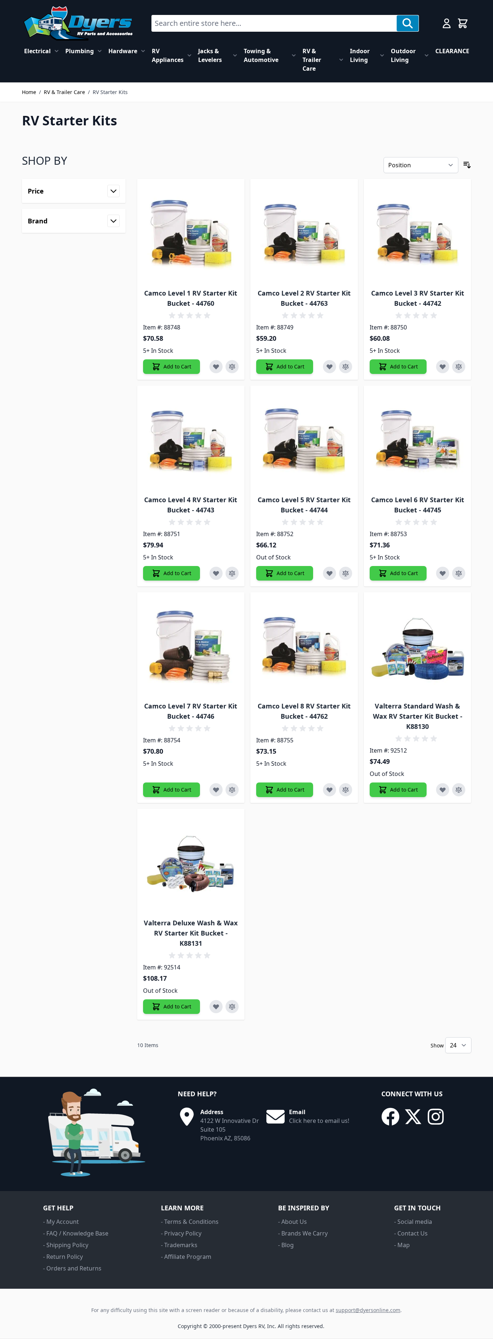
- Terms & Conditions (190, 1222)
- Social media (413, 1222)
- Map (402, 1245)
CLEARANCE (452, 51)
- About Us (292, 1222)
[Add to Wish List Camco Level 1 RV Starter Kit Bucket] (216, 366)
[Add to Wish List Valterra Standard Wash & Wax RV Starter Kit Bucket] (442, 789)
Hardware (122, 51)
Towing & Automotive (261, 55)
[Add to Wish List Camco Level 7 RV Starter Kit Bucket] (216, 789)
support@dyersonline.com (368, 1310)
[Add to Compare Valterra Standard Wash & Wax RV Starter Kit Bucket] (458, 789)
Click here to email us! (319, 1121)
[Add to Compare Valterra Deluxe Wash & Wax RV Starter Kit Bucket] (232, 1006)
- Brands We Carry (303, 1233)
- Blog (286, 1245)
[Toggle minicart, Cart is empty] (463, 23)
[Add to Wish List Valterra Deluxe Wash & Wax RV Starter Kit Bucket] (216, 1006)
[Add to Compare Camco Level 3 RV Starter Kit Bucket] (458, 366)
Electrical (37, 51)
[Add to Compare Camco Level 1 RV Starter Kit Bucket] (232, 366)
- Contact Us (411, 1233)
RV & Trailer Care (312, 60)
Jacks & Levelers (210, 55)
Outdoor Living (403, 55)
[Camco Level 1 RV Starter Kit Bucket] (191, 233)
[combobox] (274, 23)
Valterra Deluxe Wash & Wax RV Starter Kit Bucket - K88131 (191, 933)
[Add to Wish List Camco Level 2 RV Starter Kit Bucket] (329, 366)
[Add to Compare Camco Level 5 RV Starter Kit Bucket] (345, 573)
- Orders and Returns (72, 1268)
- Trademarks (179, 1245)
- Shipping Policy (65, 1245)
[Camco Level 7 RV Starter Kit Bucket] (191, 646)
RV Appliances (168, 55)
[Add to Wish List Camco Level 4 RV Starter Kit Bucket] (216, 573)
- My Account (61, 1222)
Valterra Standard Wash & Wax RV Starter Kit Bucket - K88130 (417, 716)
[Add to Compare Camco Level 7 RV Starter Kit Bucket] (232, 789)
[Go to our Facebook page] (390, 1117)
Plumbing (79, 51)
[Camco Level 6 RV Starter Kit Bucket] (418, 439)
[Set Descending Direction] (467, 165)
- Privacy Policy (181, 1233)
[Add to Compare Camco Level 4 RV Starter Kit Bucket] (232, 573)
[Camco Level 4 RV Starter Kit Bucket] (191, 439)
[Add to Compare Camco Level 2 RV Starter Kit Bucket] (345, 366)
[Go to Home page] (78, 23)
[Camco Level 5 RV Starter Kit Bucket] (304, 439)
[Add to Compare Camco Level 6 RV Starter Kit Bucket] (458, 573)
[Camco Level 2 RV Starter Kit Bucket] (304, 233)
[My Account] (446, 23)
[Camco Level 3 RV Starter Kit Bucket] (418, 233)
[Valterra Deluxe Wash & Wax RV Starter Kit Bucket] (191, 862)
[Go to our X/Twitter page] (413, 1117)
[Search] (408, 23)
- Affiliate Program (186, 1257)
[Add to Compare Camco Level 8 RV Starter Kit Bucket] (345, 789)
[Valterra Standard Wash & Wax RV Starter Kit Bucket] (418, 646)
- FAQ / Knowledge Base (75, 1233)
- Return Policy (63, 1257)
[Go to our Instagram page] (436, 1117)
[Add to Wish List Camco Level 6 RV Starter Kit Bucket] (442, 573)
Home (29, 92)
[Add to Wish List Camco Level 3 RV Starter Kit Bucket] (442, 366)
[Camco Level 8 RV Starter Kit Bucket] (304, 646)
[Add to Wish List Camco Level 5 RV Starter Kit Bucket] (329, 573)
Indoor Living (360, 55)
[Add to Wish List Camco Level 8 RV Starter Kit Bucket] (329, 789)
